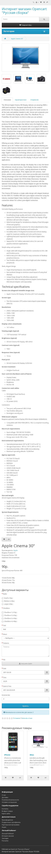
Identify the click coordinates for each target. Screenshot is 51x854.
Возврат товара (7, 811)
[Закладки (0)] (41, 2)
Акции (4, 827)
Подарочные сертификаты (11, 822)
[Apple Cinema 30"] (25, 57)
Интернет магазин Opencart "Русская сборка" (24, 11)
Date (4, 668)
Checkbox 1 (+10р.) (10, 612)
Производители (7, 820)
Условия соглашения (9, 802)
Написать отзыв (26, 718)
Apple (16, 550)
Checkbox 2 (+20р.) (10, 615)
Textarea (6, 643)
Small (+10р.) (8, 598)
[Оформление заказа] (47, 2)
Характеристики (20, 100)
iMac (32, 755)
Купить (26, 706)
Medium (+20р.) (9, 601)
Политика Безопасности (10, 800)
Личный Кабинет (8, 834)
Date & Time (7, 686)
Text (4, 625)
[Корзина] (44, 2)
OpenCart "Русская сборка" (20, 849)
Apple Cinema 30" (17, 39)
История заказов (8, 836)
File (4, 660)
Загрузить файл (26, 664)
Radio (5, 594)
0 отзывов (16, 718)
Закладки (5, 838)
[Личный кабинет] (37, 2)
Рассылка (5, 841)
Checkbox (6, 608)
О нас (4, 795)
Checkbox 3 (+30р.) (10, 618)
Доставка (5, 797)
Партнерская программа (10, 825)
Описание (7, 100)
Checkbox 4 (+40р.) (10, 621)
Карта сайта (6, 814)
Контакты (5, 809)
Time (4, 677)
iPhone (7, 755)
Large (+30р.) (8, 604)
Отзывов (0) (34, 100)
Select (5, 634)
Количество (6, 695)
